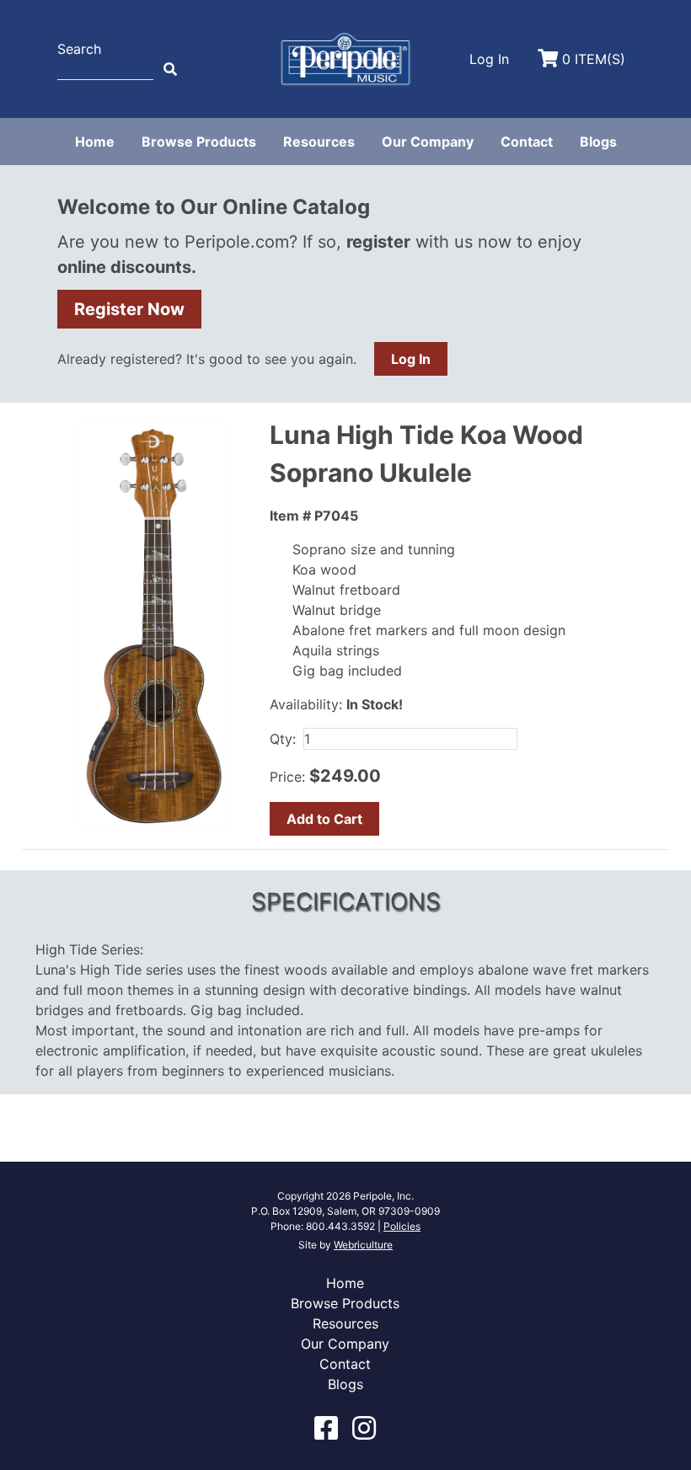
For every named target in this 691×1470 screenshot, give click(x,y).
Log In (411, 358)
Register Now (129, 309)
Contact (527, 141)
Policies (401, 1226)
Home (95, 141)
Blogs (598, 141)
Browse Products (199, 141)
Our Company (428, 141)
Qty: (283, 738)
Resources (319, 141)
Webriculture (363, 1244)
